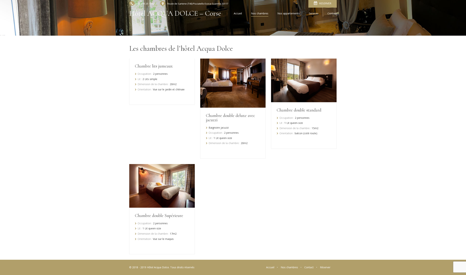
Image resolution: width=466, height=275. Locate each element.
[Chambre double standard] (304, 101)
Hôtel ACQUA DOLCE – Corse (175, 13)
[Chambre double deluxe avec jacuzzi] (233, 107)
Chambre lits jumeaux (154, 66)
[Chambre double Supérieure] (162, 207)
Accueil (238, 13)
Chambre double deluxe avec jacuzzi (230, 118)
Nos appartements (288, 13)
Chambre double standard (299, 110)
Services (313, 13)
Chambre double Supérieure (159, 215)
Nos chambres (259, 13)
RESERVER (325, 3)
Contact (332, 13)
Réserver (325, 267)
